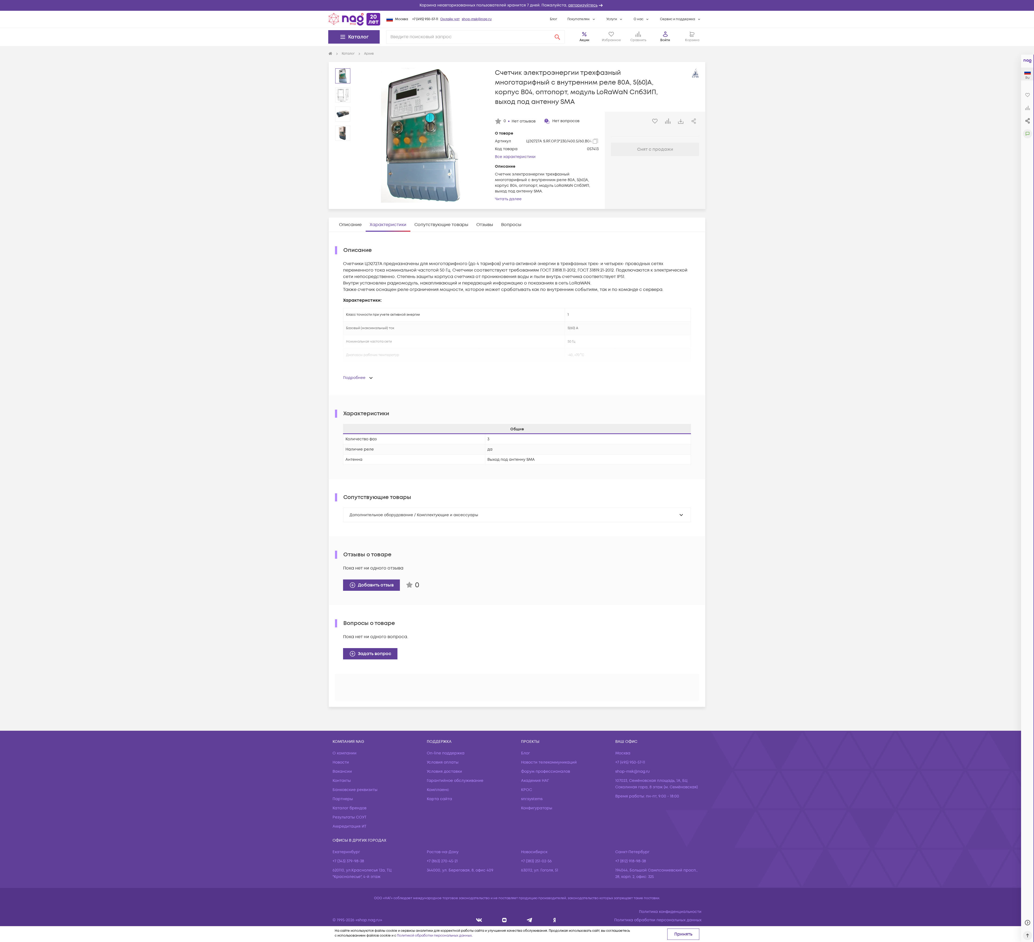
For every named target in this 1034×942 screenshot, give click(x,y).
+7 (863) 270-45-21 (442, 861)
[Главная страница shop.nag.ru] (354, 19)
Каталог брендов (349, 808)
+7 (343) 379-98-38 (348, 861)
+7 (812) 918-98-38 (630, 861)
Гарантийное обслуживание (455, 780)
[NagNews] (529, 920)
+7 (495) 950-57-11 (425, 19)
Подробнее (354, 377)
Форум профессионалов (545, 771)
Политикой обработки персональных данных (434, 935)
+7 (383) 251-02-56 (536, 861)
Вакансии (342, 771)
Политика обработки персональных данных (657, 920)
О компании (345, 753)
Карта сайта (439, 799)
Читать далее (508, 199)
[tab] (350, 224)
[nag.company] (479, 920)
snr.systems (532, 799)
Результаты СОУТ (349, 817)
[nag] (554, 920)
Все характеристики (515, 156)
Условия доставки (444, 771)
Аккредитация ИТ (349, 826)
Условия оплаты (443, 762)
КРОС (526, 789)
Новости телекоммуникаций (549, 762)
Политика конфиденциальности (670, 911)
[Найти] (557, 37)
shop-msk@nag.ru (477, 19)
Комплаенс (438, 789)
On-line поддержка (445, 753)
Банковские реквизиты (355, 789)
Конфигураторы (536, 808)
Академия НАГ (535, 780)
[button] (517, 5)
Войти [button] (665, 40)
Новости (341, 762)
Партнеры (343, 799)
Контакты (342, 780)
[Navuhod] (504, 920)
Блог (553, 19)
